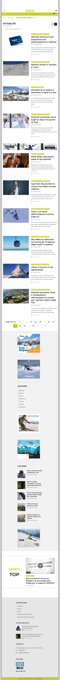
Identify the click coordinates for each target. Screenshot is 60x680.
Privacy (19, 611)
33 (49, 322)
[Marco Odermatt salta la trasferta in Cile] (21, 474)
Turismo (40, 34)
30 (40, 322)
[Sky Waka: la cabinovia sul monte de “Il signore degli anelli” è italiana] (16, 243)
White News (46, 34)
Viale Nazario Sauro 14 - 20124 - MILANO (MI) (30, 648)
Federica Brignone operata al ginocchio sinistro (34, 516)
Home (4, 17)
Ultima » (45, 325)
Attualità (34, 34)
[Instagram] (47, 14)
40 (33, 326)
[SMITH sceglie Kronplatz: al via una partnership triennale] (21, 485)
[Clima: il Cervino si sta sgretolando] (16, 271)
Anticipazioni (22, 407)
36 (20, 326)
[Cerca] (56, 11)
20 (35, 322)
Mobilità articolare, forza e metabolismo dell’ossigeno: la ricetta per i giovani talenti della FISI (43, 297)
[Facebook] (37, 14)
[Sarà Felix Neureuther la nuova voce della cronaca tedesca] (16, 187)
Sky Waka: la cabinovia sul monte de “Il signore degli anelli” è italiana (43, 242)
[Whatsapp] (50, 14)
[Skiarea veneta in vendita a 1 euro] (16, 68)
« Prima (19, 321)
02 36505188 (21, 650)
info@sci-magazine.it (24, 652)
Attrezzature (22, 398)
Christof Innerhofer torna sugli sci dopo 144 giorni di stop (43, 119)
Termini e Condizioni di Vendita (25, 617)
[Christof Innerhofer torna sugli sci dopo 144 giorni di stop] (16, 121)
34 (53, 322)
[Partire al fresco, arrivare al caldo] (21, 507)
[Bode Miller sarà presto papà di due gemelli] (16, 160)
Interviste (21, 404)
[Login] (56, 14)
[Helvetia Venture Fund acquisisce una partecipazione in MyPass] (16, 40)
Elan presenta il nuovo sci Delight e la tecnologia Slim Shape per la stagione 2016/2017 (40, 580)
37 (24, 326)
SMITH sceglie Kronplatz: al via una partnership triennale (34, 483)
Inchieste (21, 401)
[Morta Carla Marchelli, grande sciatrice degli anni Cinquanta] (21, 496)
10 (31, 322)
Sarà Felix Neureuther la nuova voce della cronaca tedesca (43, 186)
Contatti (19, 609)
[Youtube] (44, 14)
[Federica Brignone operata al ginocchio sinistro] (21, 518)
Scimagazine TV (30, 575)
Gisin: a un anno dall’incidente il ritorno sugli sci (42, 214)
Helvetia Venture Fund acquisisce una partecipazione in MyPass (43, 39)
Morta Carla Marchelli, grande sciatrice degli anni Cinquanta (16, 14)
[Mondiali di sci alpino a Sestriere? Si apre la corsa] (16, 93)
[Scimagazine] (30, 10)
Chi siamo (19, 606)
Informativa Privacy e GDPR (25, 614)
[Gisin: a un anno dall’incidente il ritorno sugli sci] (16, 215)
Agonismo (34, 114)
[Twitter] (40, 14)
